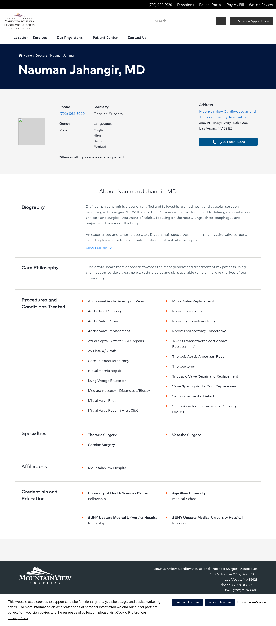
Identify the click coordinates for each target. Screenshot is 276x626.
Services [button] (40, 37)
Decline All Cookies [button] (187, 602)
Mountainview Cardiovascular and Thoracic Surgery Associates (227, 114)
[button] (252, 602)
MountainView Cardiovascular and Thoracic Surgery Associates (205, 568)
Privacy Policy (18, 617)
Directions (185, 4)
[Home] (6, 38)
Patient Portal (210, 4)
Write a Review (261, 4)
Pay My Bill (235, 4)
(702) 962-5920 (72, 113)
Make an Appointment (253, 20)
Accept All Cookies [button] (219, 602)
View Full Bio (99, 247)
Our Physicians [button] (70, 37)
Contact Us (137, 37)
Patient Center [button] (106, 37)
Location (21, 37)
